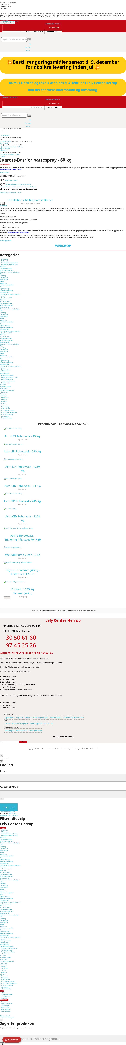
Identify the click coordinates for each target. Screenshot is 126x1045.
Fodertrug (3, 276)
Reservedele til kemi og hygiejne (9, 272)
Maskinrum (3, 283)
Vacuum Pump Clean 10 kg (22, 555)
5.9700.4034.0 (26, 184)
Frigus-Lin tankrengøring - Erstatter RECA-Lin (22, 572)
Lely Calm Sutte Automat (7, 410)
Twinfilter (3, 296)
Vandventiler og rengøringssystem (10, 294)
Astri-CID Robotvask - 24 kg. (23, 486)
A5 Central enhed (5, 337)
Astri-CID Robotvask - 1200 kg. (22, 518)
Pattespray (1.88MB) (11, 180)
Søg (29, 39)
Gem (2, 22)
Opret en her (12, 813)
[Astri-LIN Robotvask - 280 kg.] (23, 444)
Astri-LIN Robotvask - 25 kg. (23, 436)
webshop (63, 245)
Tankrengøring (4, 372)
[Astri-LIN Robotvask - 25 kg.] (23, 429)
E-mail (14, 187)
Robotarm (3, 266)
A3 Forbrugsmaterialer (6, 270)
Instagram (11, 1018)
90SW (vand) (3, 388)
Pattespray (9, 184)
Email (3, 770)
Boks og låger (4, 279)
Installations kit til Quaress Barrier (30, 200)
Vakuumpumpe (4, 292)
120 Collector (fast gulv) (7, 390)
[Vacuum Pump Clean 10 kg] (23, 547)
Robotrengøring (4, 373)
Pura (1, 287)
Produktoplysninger (5, 240)
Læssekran (3, 396)
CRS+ (1, 274)
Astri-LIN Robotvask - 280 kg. (23, 451)
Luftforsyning (4, 277)
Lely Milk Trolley (5, 409)
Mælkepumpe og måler (7, 285)
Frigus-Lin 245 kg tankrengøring (22, 591)
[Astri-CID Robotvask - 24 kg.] (23, 478)
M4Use (2, 281)
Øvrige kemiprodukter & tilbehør (30, 203)
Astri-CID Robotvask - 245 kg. (23, 501)
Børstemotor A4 (4, 307)
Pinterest (19, 187)
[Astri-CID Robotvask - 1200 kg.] (23, 509)
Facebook (4, 1018)
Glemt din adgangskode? (7, 812)
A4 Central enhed (5, 301)
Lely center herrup (10, 21)
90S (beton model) (5, 386)
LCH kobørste (4, 405)
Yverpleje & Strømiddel (7, 375)
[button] (53, 24)
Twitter (8, 187)
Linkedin (26, 187)
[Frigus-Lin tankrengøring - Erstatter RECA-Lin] (23, 563)
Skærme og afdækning (6, 290)
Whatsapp (33, 187)
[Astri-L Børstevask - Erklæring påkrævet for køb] (23, 528)
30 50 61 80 (47, 653)
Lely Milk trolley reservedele (8, 412)
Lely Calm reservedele (6, 414)
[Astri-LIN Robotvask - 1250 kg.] (23, 459)
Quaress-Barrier (17, 184)
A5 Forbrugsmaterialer (6, 340)
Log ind (8, 807)
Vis (2, 799)
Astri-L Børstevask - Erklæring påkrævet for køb (23, 537)
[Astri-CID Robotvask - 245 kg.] (23, 494)
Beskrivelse (3, 205)
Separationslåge (5, 289)
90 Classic (3, 385)
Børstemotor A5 (4, 342)
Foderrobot (3, 394)
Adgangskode (9, 787)
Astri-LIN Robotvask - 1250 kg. (22, 468)
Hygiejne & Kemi (23, 440)
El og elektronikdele (6, 268)
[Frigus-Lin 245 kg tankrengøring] (23, 582)
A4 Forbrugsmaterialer (6, 305)
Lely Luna (3, 403)
